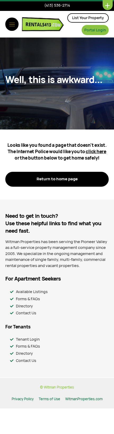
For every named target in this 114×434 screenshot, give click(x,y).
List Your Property (88, 17)
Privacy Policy (23, 399)
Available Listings (32, 291)
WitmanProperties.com (84, 399)
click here (96, 152)
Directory (24, 305)
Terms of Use (49, 399)
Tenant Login (28, 339)
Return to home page (57, 179)
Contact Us (26, 312)
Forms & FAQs (28, 298)
